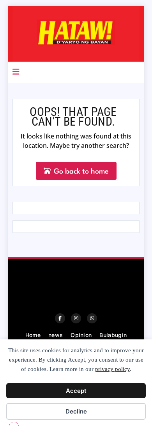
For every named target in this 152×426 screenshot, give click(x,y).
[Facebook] (60, 318)
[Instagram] (76, 318)
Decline (76, 411)
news (55, 335)
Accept (76, 390)
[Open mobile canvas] (15, 72)
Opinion (81, 335)
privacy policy (112, 369)
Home (33, 335)
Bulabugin (113, 335)
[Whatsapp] (92, 318)
